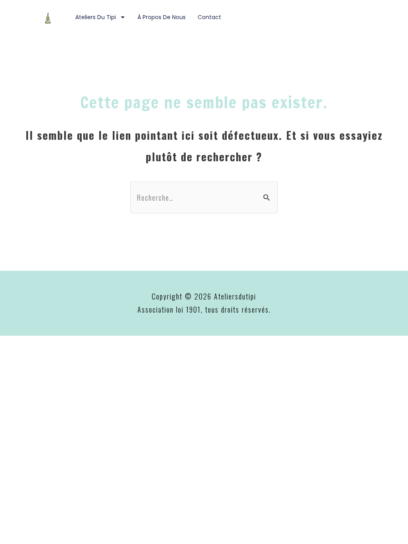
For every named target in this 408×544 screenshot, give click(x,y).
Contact (209, 17)
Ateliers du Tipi (95, 17)
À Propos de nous (161, 17)
